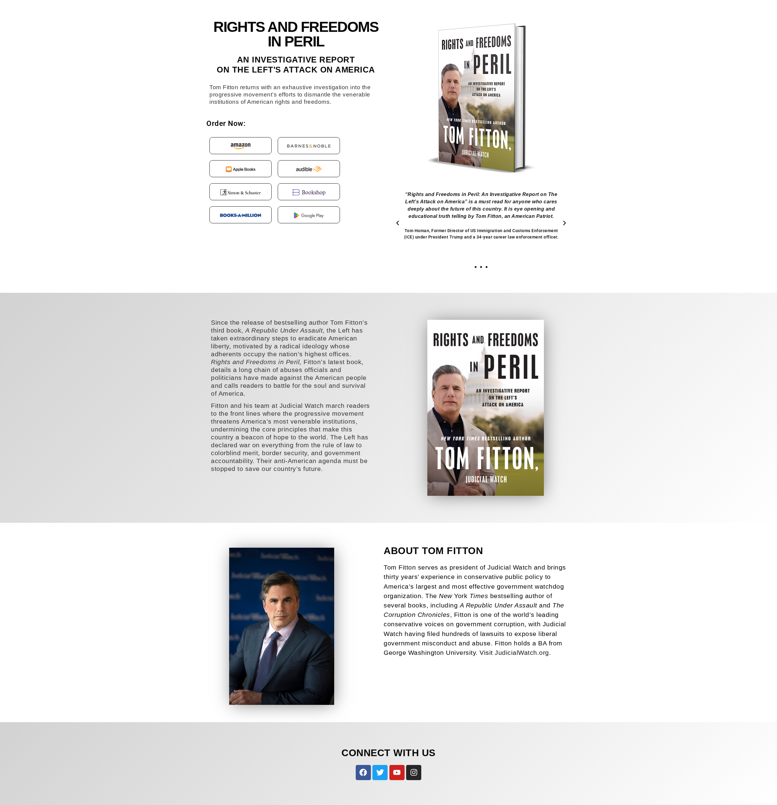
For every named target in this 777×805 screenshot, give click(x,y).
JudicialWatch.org (522, 652)
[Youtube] (397, 772)
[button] (398, 223)
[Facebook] (363, 772)
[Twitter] (380, 772)
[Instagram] (413, 772)
